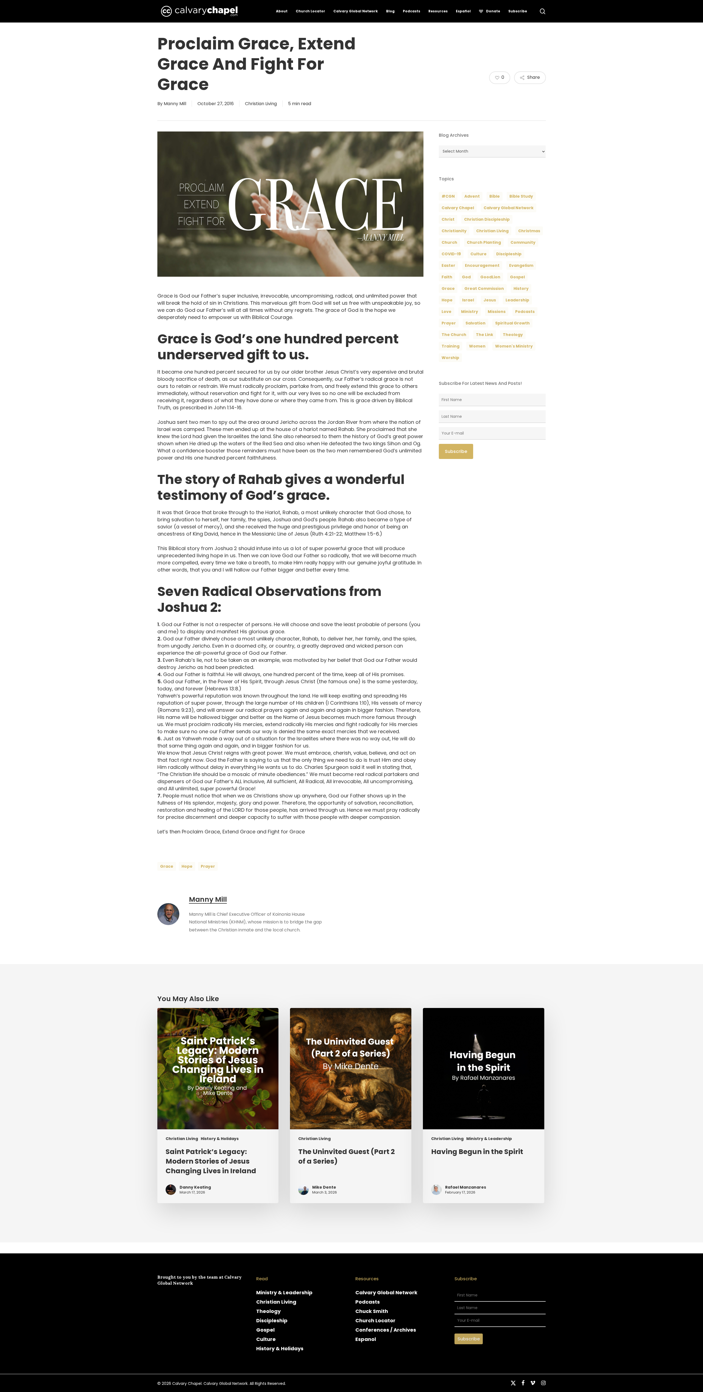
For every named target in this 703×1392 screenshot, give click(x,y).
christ (448, 219)
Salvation (475, 323)
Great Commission (484, 288)
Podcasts (367, 1301)
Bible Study (521, 196)
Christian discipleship (487, 219)
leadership (517, 300)
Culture (478, 254)
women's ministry (514, 346)
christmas (529, 231)
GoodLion (490, 277)
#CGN (448, 196)
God (466, 277)
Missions (497, 311)
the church (454, 334)
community (522, 242)
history (521, 288)
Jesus (490, 300)
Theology (268, 1311)
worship (450, 357)
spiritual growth (512, 323)
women (477, 346)
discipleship (508, 254)
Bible (494, 196)
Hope (187, 866)
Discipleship (272, 1320)
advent (472, 196)
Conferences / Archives (385, 1329)
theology (513, 334)
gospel (517, 277)
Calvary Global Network (509, 208)
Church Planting (484, 242)
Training (450, 346)
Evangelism (521, 265)
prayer (208, 866)
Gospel (265, 1329)
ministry (469, 311)
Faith (447, 277)
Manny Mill (175, 103)
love (446, 311)
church (449, 242)
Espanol (365, 1339)
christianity (454, 231)
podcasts (525, 311)
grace (166, 866)
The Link (484, 334)
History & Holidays (220, 1138)
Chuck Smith (371, 1311)
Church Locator (375, 1320)
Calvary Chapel (458, 208)
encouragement (482, 265)
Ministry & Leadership (489, 1138)
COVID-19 (451, 254)
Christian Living (261, 103)
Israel (468, 300)
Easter (448, 265)
